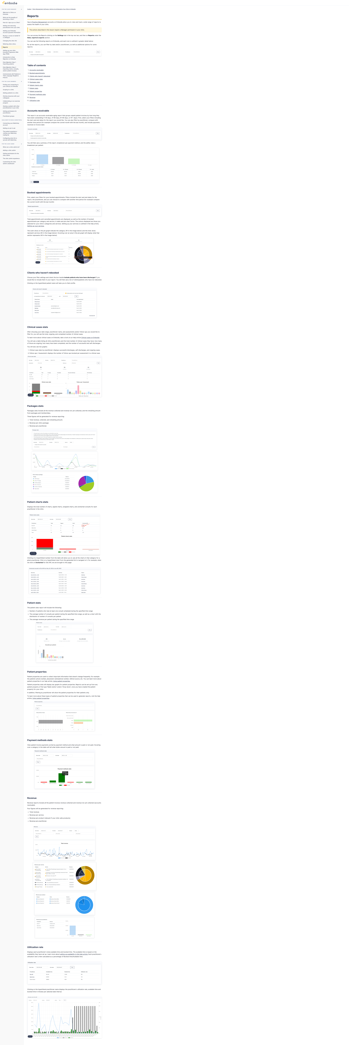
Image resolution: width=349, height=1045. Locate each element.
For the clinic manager (9, 9)
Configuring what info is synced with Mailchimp (10, 139)
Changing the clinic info (10, 40)
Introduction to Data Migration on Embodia (9, 58)
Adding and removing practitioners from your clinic (11, 26)
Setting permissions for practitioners (10, 112)
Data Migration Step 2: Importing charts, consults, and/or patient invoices (11, 68)
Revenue (32, 97)
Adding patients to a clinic (10, 93)
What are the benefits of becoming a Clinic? (10, 18)
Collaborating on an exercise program (11, 102)
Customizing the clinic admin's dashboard (9, 162)
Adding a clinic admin (9, 150)
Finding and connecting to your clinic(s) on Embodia (10, 85)
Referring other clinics (9, 44)
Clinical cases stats (36, 79)
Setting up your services (35, 226)
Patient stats (34, 88)
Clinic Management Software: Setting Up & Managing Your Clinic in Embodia (54, 9)
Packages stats (35, 82)
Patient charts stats (36, 85)
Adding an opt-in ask (9, 128)
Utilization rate (35, 100)
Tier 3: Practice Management (37, 22)
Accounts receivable (37, 70)
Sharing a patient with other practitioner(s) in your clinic (11, 107)
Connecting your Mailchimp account (11, 124)
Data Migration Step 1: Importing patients (9, 63)
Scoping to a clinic (8, 89)
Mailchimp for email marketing (11, 120)
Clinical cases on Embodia (90, 337)
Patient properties (36, 91)
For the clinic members (9, 81)
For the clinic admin (8, 144)
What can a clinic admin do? (11, 147)
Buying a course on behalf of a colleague (11, 36)
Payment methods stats (38, 94)
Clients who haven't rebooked (40, 76)
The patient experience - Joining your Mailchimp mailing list (10, 133)
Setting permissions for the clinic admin (11, 154)
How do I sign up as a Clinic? (11, 22)
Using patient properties (40, 698)
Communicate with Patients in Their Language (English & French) (11, 75)
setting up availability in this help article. (74, 954)
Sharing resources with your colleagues (11, 97)
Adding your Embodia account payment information (11, 31)
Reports (5, 47)
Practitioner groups (8, 116)
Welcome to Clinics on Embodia (9, 13)
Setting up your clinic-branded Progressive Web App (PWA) (10, 52)
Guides (29, 9)
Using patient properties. (61, 681)
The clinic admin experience (11, 158)
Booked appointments (37, 73)
